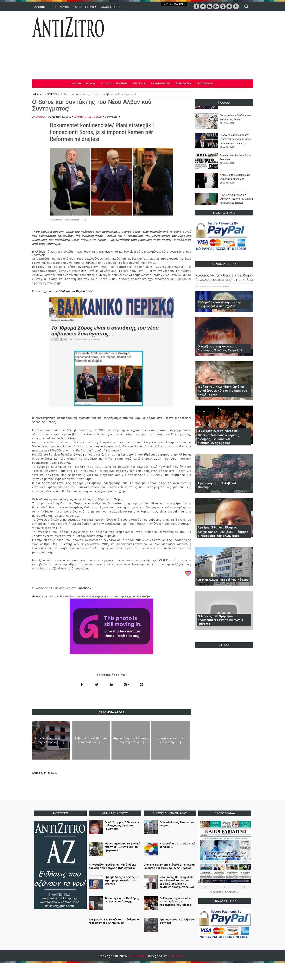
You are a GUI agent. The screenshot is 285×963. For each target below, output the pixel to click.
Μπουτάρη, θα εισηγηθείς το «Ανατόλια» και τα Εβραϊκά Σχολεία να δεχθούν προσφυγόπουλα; (177, 881)
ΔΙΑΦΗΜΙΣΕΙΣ (110, 7)
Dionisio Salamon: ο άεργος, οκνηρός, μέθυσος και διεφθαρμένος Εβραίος (218, 438)
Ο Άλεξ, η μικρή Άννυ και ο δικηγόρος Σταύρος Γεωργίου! (220, 348)
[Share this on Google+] (126, 684)
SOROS (52, 94)
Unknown (40, 116)
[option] (224, 121)
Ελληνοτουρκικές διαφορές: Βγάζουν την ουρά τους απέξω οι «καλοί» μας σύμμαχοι (235, 119)
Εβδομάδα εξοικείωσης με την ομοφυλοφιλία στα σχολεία (219, 304)
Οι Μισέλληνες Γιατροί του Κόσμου (223, 579)
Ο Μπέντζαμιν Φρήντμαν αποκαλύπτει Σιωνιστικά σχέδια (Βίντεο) (220, 619)
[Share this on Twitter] (97, 684)
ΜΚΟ (89, 116)
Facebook (84, 588)
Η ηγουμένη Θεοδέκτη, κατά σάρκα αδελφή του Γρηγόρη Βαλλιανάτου (112, 866)
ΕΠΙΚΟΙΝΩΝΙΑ (59, 7)
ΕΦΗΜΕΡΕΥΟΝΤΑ (84, 7)
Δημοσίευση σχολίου (44, 772)
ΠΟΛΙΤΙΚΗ (121, 83)
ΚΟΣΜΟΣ (106, 83)
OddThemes (177, 956)
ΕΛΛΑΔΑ (91, 83)
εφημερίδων (234, 892)
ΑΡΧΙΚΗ (39, 7)
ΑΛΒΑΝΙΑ (79, 116)
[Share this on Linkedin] (111, 684)
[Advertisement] (183, 44)
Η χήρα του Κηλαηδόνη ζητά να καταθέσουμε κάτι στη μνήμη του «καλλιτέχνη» (222, 390)
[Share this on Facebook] (82, 684)
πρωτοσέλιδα (219, 892)
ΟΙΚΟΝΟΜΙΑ (139, 83)
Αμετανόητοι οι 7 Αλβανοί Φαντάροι (217, 485)
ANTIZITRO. (138, 956)
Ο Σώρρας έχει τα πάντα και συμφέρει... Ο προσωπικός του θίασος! (176, 901)
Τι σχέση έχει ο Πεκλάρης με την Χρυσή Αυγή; (122, 900)
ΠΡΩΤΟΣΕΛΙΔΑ (204, 83)
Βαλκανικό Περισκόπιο (76, 291)
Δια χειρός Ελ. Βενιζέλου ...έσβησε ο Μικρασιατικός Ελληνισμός (223, 533)
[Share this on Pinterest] (141, 684)
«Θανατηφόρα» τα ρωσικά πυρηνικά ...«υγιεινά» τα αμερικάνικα (122, 847)
